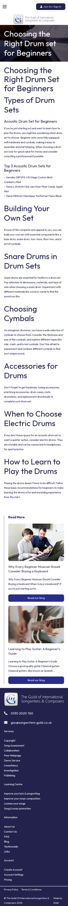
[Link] (34, 19)
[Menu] (4, 6)
